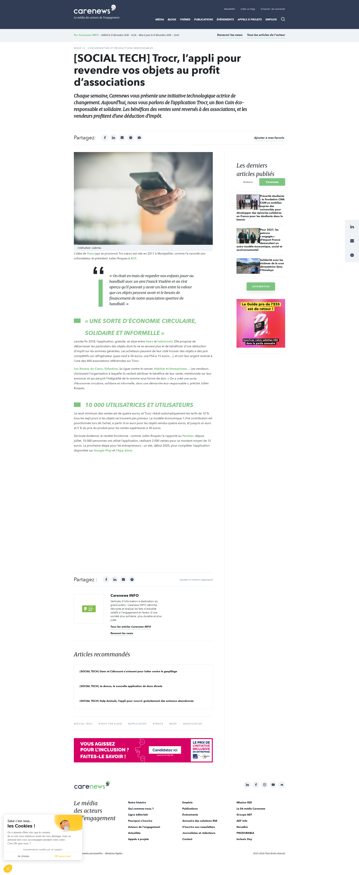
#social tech (83, 723)
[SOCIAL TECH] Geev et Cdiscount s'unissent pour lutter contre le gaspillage (128, 671)
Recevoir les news (230, 35)
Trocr (90, 253)
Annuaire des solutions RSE (199, 820)
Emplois (271, 19)
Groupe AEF (244, 814)
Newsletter (229, 9)
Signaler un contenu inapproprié (196, 579)
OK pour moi (63, 856)
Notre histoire (137, 802)
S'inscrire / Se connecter (273, 9)
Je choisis (23, 856)
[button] (7, 868)
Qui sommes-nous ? (141, 808)
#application (137, 723)
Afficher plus (260, 286)
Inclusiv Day (244, 839)
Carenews (272, 181)
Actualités (134, 832)
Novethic (242, 826)
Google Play (103, 450)
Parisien (188, 436)
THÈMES (185, 19)
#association (192, 723)
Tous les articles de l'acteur (266, 35)
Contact (187, 839)
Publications (203, 19)
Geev (149, 341)
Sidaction (111, 368)
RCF (133, 258)
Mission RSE (244, 802)
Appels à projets (250, 19)
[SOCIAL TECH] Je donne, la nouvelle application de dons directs (121, 686)
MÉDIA (159, 19)
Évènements (225, 19)
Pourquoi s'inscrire (140, 820)
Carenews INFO (89, 34)
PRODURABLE (245, 832)
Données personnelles (92, 853)
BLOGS (172, 19)
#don (173, 723)
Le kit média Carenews (251, 808)
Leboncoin (165, 341)
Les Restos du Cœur (88, 368)
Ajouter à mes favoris (269, 138)
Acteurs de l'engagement (144, 826)
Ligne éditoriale (138, 814)
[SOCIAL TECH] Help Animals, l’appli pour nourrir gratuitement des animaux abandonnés (137, 700)
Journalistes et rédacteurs (198, 832)
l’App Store (124, 450)
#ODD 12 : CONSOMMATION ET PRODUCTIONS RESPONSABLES (113, 48)
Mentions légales (113, 853)
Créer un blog (248, 9)
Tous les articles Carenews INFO (131, 626)
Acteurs (248, 181)
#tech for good (110, 723)
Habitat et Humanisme (170, 368)
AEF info (242, 820)
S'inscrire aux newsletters (198, 826)
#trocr (158, 723)
